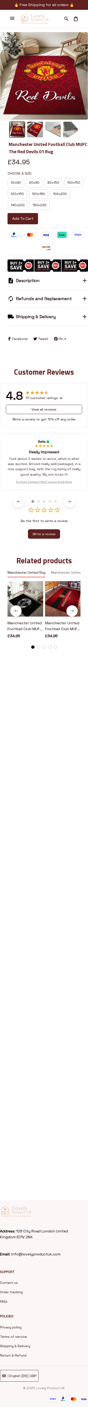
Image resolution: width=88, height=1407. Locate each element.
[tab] (32, 501)
